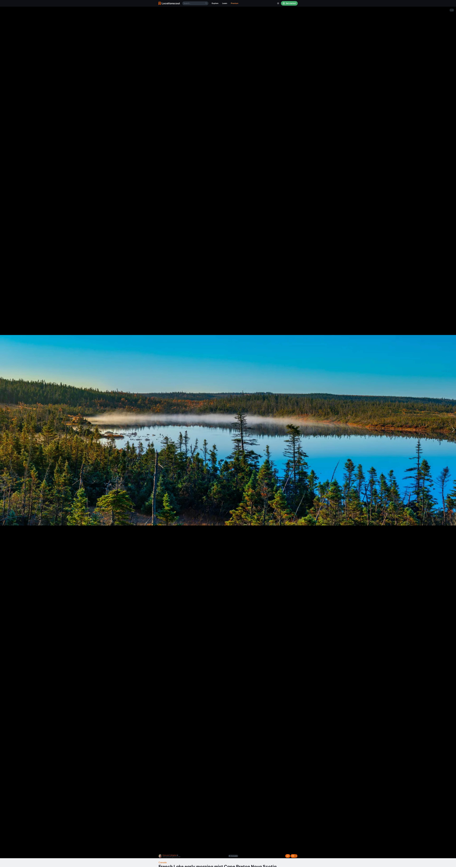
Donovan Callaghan (170, 855)
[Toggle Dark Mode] (278, 3)
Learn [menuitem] (224, 3)
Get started (290, 3)
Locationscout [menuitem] (169, 3)
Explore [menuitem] (215, 3)
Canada (163, 862)
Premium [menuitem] (234, 3)
